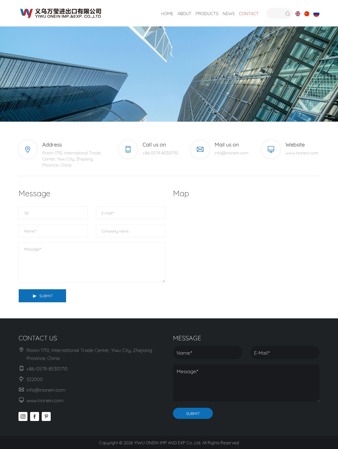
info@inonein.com (231, 152)
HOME (167, 13)
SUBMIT (46, 295)
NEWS (229, 13)
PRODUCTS (207, 13)
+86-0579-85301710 (47, 368)
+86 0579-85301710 (160, 152)
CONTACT (249, 13)
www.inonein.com (301, 152)
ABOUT (184, 13)
